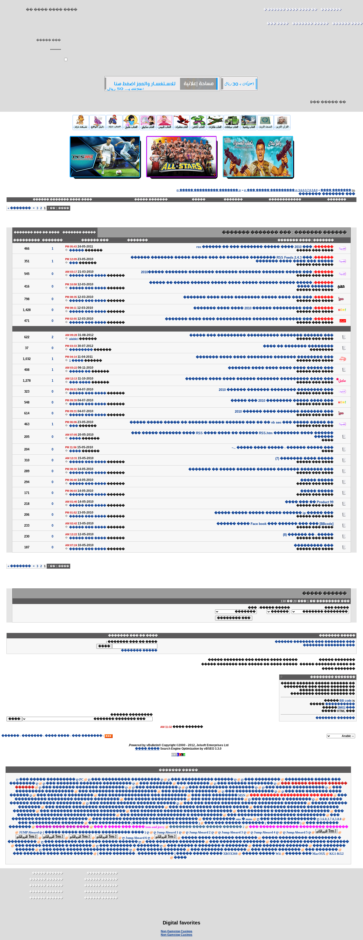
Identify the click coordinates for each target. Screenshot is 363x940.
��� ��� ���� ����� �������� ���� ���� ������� (247, 297)
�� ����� (80, 371)
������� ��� (87, 736)
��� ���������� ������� (51, 823)
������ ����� (47, 873)
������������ (285, 199)
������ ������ (46, 879)
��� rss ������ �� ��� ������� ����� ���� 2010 (254, 247)
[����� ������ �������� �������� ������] (282, 128)
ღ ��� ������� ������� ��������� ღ (89, 783)
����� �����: (274, 607)
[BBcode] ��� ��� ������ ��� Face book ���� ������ (275, 524)
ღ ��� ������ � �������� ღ (281, 799)
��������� (26, 240)
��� (73, 263)
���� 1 (76, 360)
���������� (340, 704)
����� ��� (336, 607)
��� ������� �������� (175, 842)
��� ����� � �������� (65, 795)
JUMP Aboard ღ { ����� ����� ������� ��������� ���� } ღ (84, 832)
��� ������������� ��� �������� (142, 795)
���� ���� (57, 736)
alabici (73, 339)
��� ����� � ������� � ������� (207, 846)
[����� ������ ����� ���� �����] (215, 129)
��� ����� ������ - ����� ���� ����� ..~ (282, 447)
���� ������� (294, 240)
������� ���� (336, 190)
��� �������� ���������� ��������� (276, 815)
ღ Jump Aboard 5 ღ (297, 832)
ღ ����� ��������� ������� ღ (209, 190)
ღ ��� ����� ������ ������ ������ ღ (132, 803)
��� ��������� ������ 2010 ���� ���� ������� (252, 308)
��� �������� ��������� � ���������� (171, 815)
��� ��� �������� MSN (218, 795)
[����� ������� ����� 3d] (181, 129)
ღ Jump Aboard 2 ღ (200, 832)
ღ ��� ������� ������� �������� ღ (83, 787)
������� (331, 9)
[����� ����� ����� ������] (148, 129)
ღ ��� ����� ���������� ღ (295, 787)
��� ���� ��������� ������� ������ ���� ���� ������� (259, 379)
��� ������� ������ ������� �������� (181, 811)
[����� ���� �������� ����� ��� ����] (114, 128)
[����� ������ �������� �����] (231, 129)
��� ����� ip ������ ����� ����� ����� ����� (273, 513)
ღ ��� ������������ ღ (249, 791)
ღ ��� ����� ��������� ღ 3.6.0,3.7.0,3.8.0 (281, 190)
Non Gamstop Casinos (176, 931)
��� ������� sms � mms (227, 819)
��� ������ (95, 240)
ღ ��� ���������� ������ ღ (202, 779)
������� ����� (151, 199)
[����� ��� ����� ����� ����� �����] (131, 129)
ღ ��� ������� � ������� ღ (129, 846)
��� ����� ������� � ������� (53, 846)
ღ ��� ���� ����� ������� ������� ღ (85, 849)
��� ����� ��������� (313, 779)
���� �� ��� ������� (37, 232)
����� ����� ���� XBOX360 (207, 853)
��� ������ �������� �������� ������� (145, 819)
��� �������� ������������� (117, 791)
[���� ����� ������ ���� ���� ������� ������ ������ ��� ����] (258, 179)
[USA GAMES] (105, 179)
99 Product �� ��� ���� (309, 502)
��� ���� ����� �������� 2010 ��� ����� (282, 401)
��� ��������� (313, 545)
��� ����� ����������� (155, 799)
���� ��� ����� (314, 250)
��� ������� (155, 783)
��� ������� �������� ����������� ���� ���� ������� (238, 319)
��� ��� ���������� (217, 799)
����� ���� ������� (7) (304, 458)
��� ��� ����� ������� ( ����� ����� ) (252, 823)
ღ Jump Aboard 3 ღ (232, 832)
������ (10, 736)
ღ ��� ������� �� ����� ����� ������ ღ (91, 842)
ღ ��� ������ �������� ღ (245, 783)
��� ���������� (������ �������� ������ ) (144, 823)
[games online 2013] (181, 179)
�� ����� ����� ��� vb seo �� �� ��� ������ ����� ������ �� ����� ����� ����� (231, 422)
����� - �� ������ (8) (308, 535)
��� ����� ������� (161, 849)
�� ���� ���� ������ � (290, 9)
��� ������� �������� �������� (82, 811)
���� (327, 440)
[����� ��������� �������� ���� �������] (162, 90)
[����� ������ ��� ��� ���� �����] (248, 129)
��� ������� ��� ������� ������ (315, 642)
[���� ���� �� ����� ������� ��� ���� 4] (97, 128)
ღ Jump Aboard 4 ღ (265, 832)
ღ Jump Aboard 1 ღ (168, 832)
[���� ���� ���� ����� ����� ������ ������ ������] (80, 128)
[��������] (353, 11)
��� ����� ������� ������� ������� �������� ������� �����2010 (226, 272)
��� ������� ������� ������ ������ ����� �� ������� (260, 469)
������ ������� (335, 718)
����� (198, 199)
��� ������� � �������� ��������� (283, 811)
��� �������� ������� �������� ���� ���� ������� (264, 357)
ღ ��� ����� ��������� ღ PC (49, 779)
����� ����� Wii (261, 853)
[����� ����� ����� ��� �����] (164, 129)
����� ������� (79, 232)
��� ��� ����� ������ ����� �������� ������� (245, 803)
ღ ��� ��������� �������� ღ (221, 787)
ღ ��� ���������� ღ (156, 787)
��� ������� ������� (329, 645)
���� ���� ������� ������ (62, 199)
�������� (321, 350)
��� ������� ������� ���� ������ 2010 (284, 411)
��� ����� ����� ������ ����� (209, 807)
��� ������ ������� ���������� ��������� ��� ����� (261, 335)
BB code (346, 700)
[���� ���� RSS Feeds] (109, 736)
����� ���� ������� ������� (219, 838)
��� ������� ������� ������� (309, 842)
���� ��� (80, 382)
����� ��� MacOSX (305, 853)
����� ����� (316, 480)
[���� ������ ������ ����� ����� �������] (265, 128)
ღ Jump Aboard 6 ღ (136, 838)
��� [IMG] (346, 707)
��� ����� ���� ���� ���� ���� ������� (280, 368)
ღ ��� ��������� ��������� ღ (125, 779)
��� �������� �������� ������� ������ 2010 (276, 390)
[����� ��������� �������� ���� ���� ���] (239, 90)
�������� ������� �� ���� (298, 346)
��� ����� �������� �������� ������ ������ (104, 807)
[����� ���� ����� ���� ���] (198, 129)
